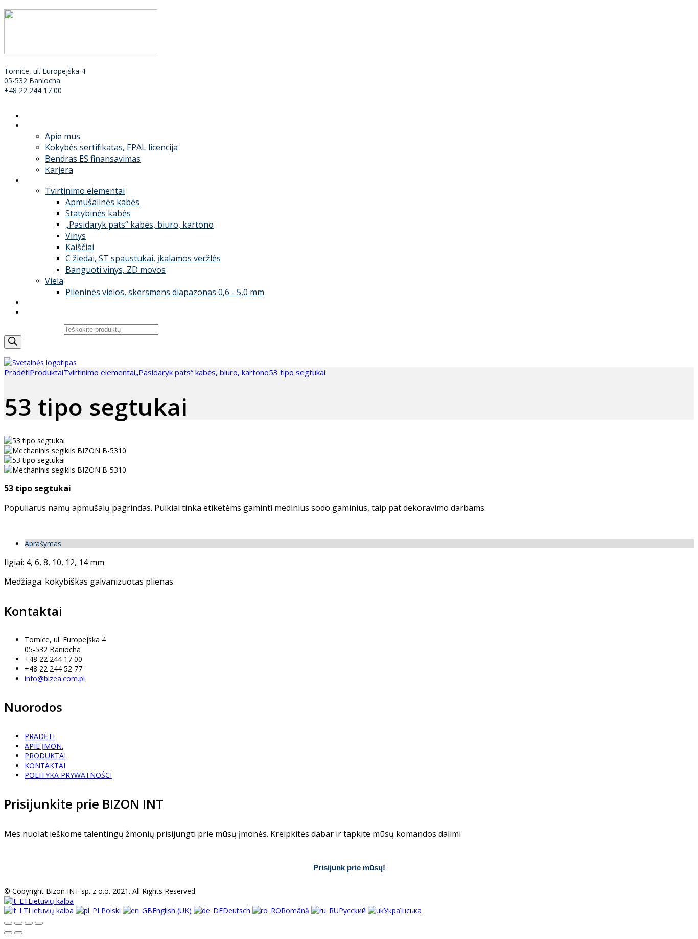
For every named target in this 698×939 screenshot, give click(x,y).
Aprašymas (43, 543)
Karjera (59, 169)
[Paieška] (12, 342)
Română (296, 910)
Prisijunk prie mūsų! (349, 867)
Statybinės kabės (98, 213)
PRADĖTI (40, 116)
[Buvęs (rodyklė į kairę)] (8, 932)
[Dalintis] (18, 923)
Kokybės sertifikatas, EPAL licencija (111, 147)
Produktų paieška (34, 329)
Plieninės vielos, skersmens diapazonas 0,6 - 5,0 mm (164, 292)
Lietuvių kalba (51, 901)
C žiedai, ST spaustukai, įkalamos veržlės (143, 258)
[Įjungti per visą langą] (29, 923)
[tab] (359, 543)
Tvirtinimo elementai (85, 190)
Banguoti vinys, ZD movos (115, 269)
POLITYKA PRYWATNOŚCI (68, 775)
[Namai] (40, 362)
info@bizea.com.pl (55, 678)
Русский (353, 910)
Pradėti (17, 372)
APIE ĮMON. (44, 125)
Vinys (75, 235)
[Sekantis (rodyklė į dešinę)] (18, 932)
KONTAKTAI (45, 312)
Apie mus (62, 136)
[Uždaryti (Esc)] (8, 923)
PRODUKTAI (45, 180)
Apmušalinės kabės (102, 202)
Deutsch (237, 910)
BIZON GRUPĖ (49, 302)
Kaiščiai (79, 247)
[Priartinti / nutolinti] (39, 923)
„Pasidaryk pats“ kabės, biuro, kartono (139, 224)
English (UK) (173, 910)
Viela (54, 280)
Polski (112, 910)
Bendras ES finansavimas (93, 158)
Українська (403, 910)
